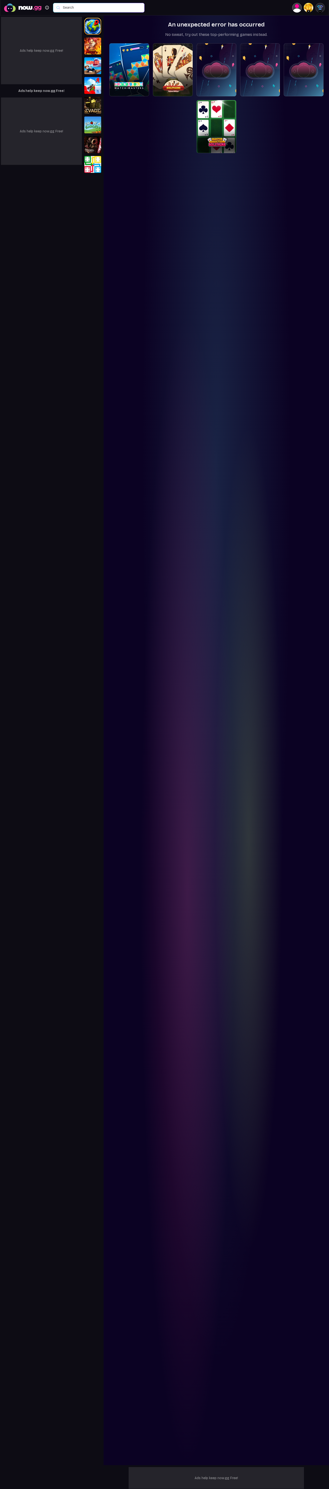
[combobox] (101, 8)
